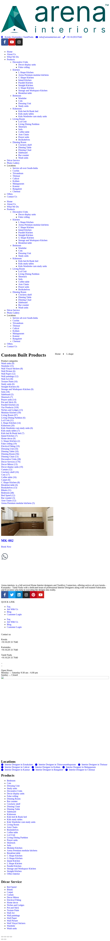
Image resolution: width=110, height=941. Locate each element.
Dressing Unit (24, 103)
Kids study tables (26, 114)
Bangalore (17, 189)
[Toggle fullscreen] (8, 936)
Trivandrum (18, 173)
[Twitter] (11, 594)
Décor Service (13, 160)
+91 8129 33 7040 (9, 642)
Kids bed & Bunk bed (28, 111)
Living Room (19, 119)
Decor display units (27, 64)
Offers (10, 194)
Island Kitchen (25, 80)
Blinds (10, 889)
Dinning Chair (24, 150)
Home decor (12, 902)
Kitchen (16, 70)
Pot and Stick (13, 907)
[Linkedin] (19, 594)
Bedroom (17, 95)
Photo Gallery (13, 163)
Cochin (16, 171)
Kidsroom (17, 108)
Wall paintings (13, 915)
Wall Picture (12, 920)
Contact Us (12, 196)
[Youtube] (11, 42)
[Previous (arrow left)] (2, 939)
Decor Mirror (13, 897)
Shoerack (22, 127)
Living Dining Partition (28, 124)
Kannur (16, 186)
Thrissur (16, 176)
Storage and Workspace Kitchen (32, 90)
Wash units (23, 158)
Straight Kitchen (25, 85)
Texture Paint (13, 910)
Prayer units (23, 137)
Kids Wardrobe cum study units (32, 116)
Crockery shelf (25, 145)
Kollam (16, 181)
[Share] (5, 936)
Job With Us (12, 609)
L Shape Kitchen (26, 72)
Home (9, 51)
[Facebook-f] (4, 42)
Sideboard (23, 152)
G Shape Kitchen (26, 88)
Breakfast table (25, 93)
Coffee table (23, 132)
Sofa (20, 129)
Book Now (6, 546)
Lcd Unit (22, 121)
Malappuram (18, 183)
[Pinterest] (33, 594)
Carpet (10, 892)
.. (1, 665)
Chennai (16, 191)
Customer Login (14, 614)
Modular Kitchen (14, 848)
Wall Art (10, 913)
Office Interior (13, 874)
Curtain (10, 895)
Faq (8, 606)
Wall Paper (12, 918)
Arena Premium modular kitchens (33, 75)
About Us (11, 54)
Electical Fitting (14, 900)
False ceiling (24, 67)
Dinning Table (24, 147)
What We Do (13, 57)
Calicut (16, 178)
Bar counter (23, 155)
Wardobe (22, 98)
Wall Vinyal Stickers (16, 923)
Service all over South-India (25, 168)
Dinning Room (19, 142)
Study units (23, 106)
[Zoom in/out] (11, 936)
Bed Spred (11, 887)
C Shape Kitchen (26, 77)
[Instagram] (19, 42)
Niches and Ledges (15, 905)
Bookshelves (24, 139)
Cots (20, 101)
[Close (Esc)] (2, 936)
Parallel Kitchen (25, 83)
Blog (9, 612)
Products (11, 59)
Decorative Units (20, 62)
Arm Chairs (23, 134)
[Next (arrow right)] (5, 939)
